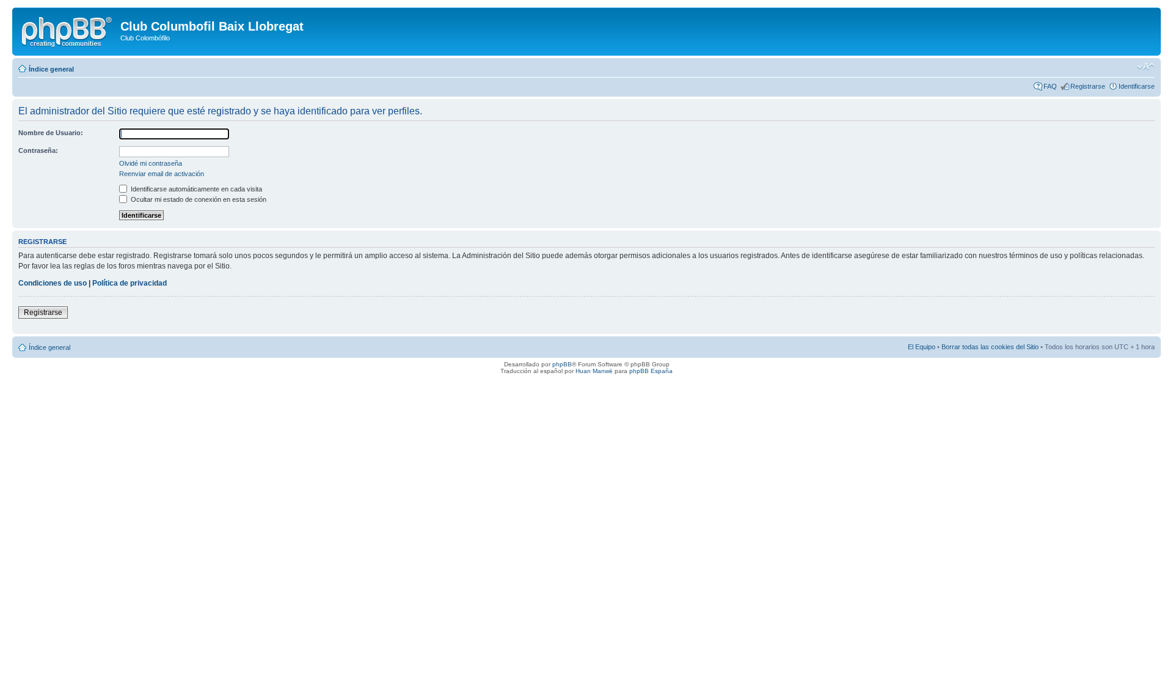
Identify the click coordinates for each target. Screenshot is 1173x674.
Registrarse (1087, 86)
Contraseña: (38, 150)
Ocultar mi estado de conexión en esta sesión (197, 199)
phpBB (562, 364)
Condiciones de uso (52, 283)
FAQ (1050, 86)
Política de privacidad (129, 283)
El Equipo (921, 346)
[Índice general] (67, 30)
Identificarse (1137, 86)
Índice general (51, 69)
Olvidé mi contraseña (150, 163)
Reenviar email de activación (161, 173)
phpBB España (651, 371)
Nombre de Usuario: (50, 132)
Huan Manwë (594, 371)
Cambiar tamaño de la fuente (1146, 66)
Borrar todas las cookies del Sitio (990, 346)
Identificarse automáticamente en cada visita (195, 189)
